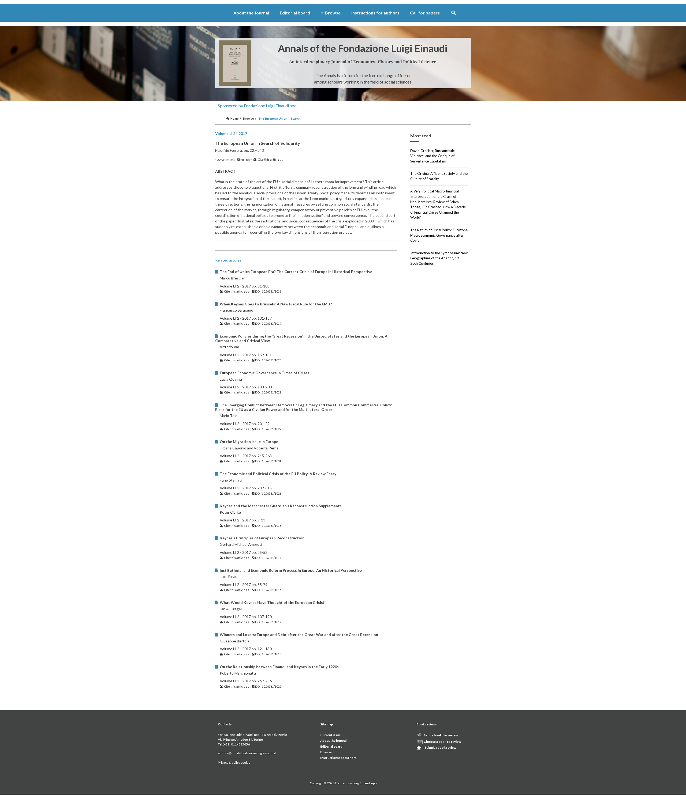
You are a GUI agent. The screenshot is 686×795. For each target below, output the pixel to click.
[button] (453, 13)
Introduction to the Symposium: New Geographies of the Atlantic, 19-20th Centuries (439, 258)
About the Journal (251, 12)
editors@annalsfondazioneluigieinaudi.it (247, 753)
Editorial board (295, 12)
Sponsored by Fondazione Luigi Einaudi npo (257, 105)
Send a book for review (441, 735)
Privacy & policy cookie (234, 762)
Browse (333, 12)
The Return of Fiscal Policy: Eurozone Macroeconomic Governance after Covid (439, 235)
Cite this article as (270, 159)
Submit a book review (440, 747)
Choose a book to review (442, 742)
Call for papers (425, 12)
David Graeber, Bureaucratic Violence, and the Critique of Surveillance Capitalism (432, 156)
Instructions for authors (375, 12)
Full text (246, 159)
